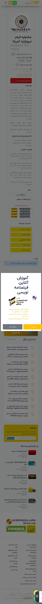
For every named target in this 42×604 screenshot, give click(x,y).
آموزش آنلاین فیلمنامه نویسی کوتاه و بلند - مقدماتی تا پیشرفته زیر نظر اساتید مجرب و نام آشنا (18, 313)
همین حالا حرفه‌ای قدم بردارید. (18, 318)
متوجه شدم (12, 327)
